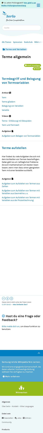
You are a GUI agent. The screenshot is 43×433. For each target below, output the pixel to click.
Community (6, 422)
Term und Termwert (10, 125)
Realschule (28, 42)
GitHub (28, 418)
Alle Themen (6, 42)
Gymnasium (17, 42)
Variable (5, 110)
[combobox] (21, 28)
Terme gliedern (8, 101)
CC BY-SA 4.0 (6, 304)
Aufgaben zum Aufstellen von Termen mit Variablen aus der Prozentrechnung (21, 199)
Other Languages (27, 406)
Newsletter (8, 418)
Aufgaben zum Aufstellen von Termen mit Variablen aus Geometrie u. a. (21, 192)
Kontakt (15, 406)
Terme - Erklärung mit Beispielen (17, 121)
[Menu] (38, 5)
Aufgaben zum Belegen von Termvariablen (21, 136)
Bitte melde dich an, (11, 326)
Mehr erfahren (12, 376)
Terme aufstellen (14, 148)
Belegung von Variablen (12, 106)
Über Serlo (6, 406)
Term (4, 97)
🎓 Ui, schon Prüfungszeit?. (18, 4)
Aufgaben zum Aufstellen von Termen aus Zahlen (21, 185)
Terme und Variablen (16, 49)
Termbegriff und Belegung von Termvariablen (21, 80)
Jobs (19, 418)
